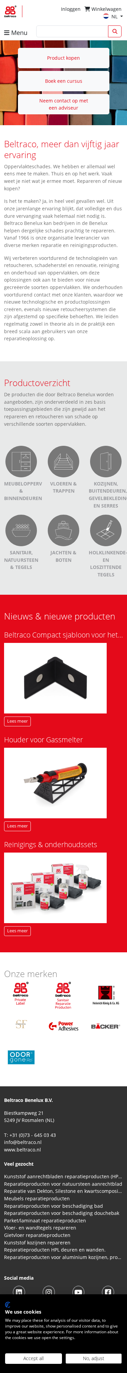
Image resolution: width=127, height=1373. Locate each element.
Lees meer (17, 721)
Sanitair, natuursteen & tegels (21, 559)
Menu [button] (18, 32)
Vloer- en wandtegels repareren (40, 1227)
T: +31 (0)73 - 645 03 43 (30, 1135)
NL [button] (115, 16)
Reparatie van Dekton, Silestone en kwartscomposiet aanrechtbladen (63, 1191)
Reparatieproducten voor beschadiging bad (53, 1206)
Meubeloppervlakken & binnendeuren (32, 490)
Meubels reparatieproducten (37, 1198)
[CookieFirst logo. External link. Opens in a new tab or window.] (7, 1305)
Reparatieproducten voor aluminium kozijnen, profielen (63, 1257)
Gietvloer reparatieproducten (37, 1235)
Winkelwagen (106, 9)
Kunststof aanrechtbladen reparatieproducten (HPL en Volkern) (63, 1176)
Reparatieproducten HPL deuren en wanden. (55, 1249)
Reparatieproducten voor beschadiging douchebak (61, 1213)
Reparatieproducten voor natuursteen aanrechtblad (63, 1184)
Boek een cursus (63, 81)
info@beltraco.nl (23, 1142)
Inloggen (71, 9)
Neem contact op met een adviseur (63, 104)
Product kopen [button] (63, 58)
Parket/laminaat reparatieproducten (45, 1220)
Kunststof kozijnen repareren (37, 1242)
